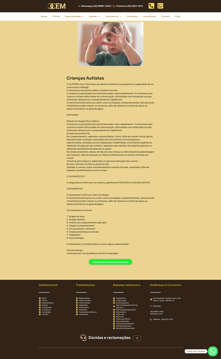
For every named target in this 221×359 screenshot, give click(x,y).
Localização (149, 16)
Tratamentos (112, 16)
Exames (93, 16)
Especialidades (73, 16)
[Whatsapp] (212, 351)
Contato (165, 16)
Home (44, 16)
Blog (177, 16)
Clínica (56, 16)
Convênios (132, 16)
